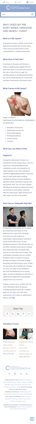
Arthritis (24, 396)
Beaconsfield (7, 382)
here (13, 298)
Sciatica (12, 401)
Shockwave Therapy (16, 394)
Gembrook (17, 384)
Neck (20, 399)
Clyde (19, 387)
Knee (16, 399)
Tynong (24, 382)
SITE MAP (23, 409)
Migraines (8, 399)
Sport (24, 401)
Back (28, 396)
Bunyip (14, 382)
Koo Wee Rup (9, 384)
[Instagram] (15, 374)
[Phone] (27, 374)
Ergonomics (27, 399)
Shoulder (19, 401)
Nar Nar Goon (26, 384)
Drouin (6, 387)
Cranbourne (13, 387)
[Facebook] (9, 374)
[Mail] (21, 374)
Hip (13, 399)
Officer (19, 382)
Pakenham (22, 380)
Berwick (28, 380)
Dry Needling (28, 394)
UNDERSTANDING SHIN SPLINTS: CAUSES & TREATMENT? (27, 348)
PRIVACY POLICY (22, 407)
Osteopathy (23, 392)
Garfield (30, 382)
